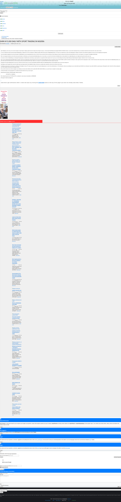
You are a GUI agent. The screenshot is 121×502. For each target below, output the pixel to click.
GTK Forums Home (5, 36)
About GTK (8, 7)
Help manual (67, 448)
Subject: (1, 473)
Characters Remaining (4, 485)
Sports (10, 121)
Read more (19, 156)
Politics (3, 21)
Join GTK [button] (4, 7)
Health (3, 30)
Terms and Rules (47, 500)
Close (1, 433)
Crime (3, 25)
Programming (4, 28)
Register (40, 439)
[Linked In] (70, 500)
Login (3, 432)
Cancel (1, 469)
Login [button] (1, 7)
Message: (1, 474)
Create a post (60, 33)
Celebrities (4, 23)
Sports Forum (4, 37)
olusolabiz (7, 43)
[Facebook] (67, 500)
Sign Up (59, 500)
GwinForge (69, 498)
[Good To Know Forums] (2, 2)
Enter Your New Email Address (6, 465)
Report (119, 85)
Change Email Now (4, 467)
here (12, 432)
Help (12, 7)
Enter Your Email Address (4, 455)
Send (120, 486)
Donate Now (74, 500)
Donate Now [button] (15, 7)
